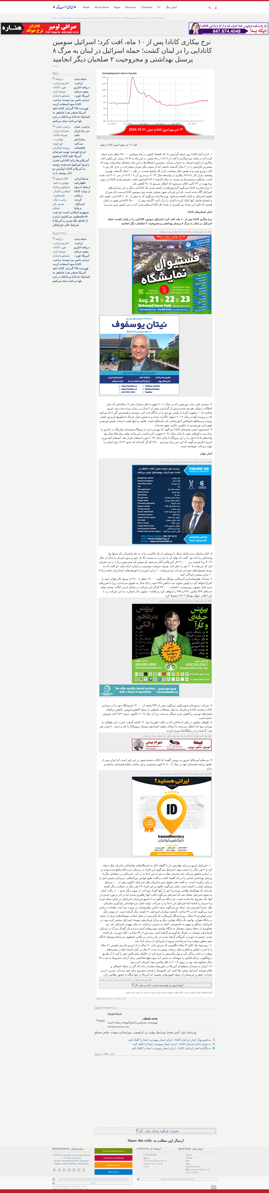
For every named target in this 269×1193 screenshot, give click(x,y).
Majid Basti (115, 1014)
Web (79, 1164)
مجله (75, 1155)
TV (159, 7)
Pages (117, 7)
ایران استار (86, 1155)
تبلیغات (68, 1158)
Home (54, 18)
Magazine (58, 1164)
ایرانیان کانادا (58, 1155)
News (77, 1161)
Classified (146, 7)
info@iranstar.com (118, 1026)
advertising (83, 1161)
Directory (130, 7)
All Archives (102, 7)
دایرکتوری (67, 1155)
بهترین (79, 1155)
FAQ (187, 1161)
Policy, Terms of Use (193, 1167)
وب (72, 1155)
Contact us (189, 1158)
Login (188, 1164)
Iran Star (57, 1161)
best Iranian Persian (68, 1161)
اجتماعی (74, 1158)
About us (189, 1155)
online (64, 1164)
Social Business (72, 1164)
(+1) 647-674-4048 (150, 1155)
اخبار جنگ (171, 7)
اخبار (79, 1158)
